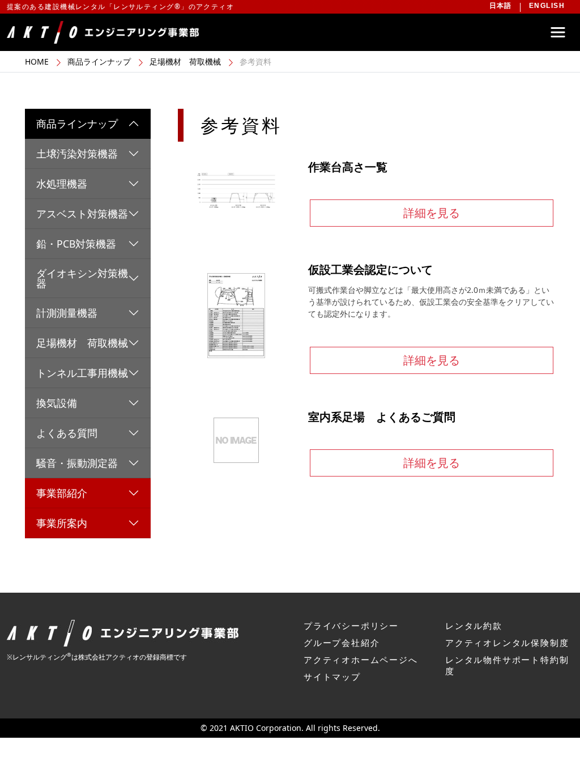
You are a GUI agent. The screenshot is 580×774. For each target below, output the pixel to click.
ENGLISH (547, 6)
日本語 (500, 6)
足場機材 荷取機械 (185, 61)
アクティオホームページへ (361, 659)
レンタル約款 (473, 625)
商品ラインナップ (99, 61)
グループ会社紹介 (341, 642)
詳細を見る (431, 212)
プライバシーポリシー (351, 625)
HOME (37, 61)
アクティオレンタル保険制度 (507, 642)
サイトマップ (332, 676)
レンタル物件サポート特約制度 (507, 665)
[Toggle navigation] (558, 32)
